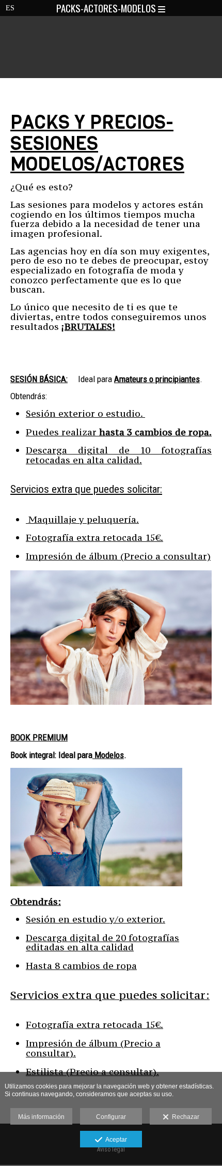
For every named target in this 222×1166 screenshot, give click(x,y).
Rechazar (184, 1116)
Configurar (111, 1116)
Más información (41, 1116)
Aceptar (114, 1139)
